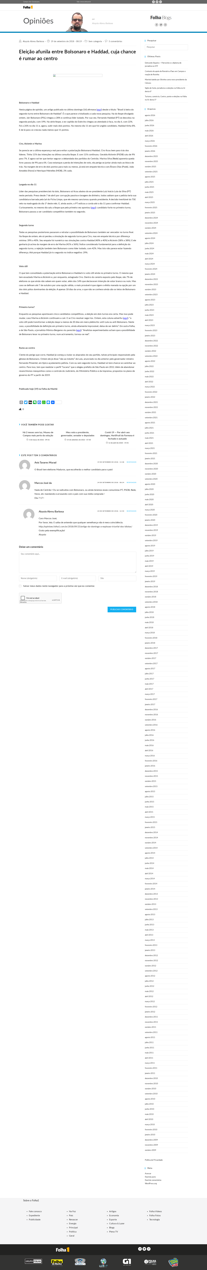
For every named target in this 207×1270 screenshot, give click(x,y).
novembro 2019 (151, 530)
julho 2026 (149, 120)
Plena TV (113, 1232)
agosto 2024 (150, 238)
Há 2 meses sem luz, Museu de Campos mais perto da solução (38, 434)
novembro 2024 (151, 223)
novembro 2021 (151, 407)
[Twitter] (157, 1)
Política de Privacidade (154, 1160)
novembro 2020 (151, 469)
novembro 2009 (151, 1145)
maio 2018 (149, 622)
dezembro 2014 (151, 832)
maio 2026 (149, 131)
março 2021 (150, 448)
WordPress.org (151, 1184)
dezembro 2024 (151, 218)
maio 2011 (149, 1053)
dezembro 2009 (151, 1140)
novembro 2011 (151, 1022)
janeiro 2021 (150, 459)
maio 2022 (149, 377)
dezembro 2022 (151, 341)
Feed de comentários (153, 1180)
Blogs (111, 1228)
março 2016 (150, 756)
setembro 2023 (151, 295)
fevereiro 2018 (151, 638)
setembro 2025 (151, 172)
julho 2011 (149, 1043)
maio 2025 (149, 192)
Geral (71, 1236)
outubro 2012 (150, 966)
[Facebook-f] (153, 1)
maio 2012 (149, 991)
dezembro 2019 (151, 525)
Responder (131, 462)
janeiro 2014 (150, 889)
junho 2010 (149, 1109)
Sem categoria (95, 42)
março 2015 (150, 817)
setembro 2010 (151, 1094)
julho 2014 (149, 858)
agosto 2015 (150, 792)
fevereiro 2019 (151, 576)
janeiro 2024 (150, 274)
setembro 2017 (151, 664)
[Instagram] (160, 1)
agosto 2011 (150, 1037)
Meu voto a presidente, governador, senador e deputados (77, 434)
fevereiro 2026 (151, 146)
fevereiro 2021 (151, 453)
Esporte (113, 1219)
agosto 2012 (150, 976)
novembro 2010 (151, 1084)
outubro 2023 (150, 290)
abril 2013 (149, 935)
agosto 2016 (150, 730)
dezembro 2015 (151, 771)
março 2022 (150, 387)
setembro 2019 (151, 541)
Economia (114, 1215)
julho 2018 (149, 612)
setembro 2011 (151, 1032)
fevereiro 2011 (151, 1068)
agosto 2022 (150, 361)
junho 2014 (149, 863)
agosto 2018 (150, 607)
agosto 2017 (150, 669)
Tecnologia (154, 1219)
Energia (72, 1223)
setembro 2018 (151, 602)
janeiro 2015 (150, 827)
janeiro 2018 (150, 643)
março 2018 (150, 633)
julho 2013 (149, 920)
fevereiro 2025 (151, 208)
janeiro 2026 (150, 151)
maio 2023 (149, 315)
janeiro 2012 (150, 1012)
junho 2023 (149, 310)
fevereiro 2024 (151, 269)
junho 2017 (149, 679)
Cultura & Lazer (116, 1223)
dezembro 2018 (151, 587)
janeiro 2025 (150, 213)
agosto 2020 (150, 484)
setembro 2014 (151, 848)
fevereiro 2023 (151, 331)
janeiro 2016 (150, 766)
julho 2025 (149, 182)
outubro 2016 (150, 720)
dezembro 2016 (151, 710)
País (71, 1215)
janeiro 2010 (150, 1135)
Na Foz (72, 1211)
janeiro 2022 (150, 397)
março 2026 (150, 141)
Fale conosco (81, 2)
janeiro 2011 (150, 1073)
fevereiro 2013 (151, 945)
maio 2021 (149, 438)
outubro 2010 (150, 1089)
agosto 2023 (150, 300)
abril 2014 (149, 874)
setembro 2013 (151, 909)
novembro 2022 (151, 346)
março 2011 (150, 1063)
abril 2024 (149, 259)
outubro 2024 (150, 228)
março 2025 (150, 202)
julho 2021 (149, 428)
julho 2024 (149, 243)
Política (72, 1232)
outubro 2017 (150, 658)
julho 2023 (149, 305)
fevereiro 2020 (151, 515)
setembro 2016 (151, 725)
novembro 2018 (151, 592)
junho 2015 (149, 802)
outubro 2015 (150, 781)
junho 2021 (149, 433)
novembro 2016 (151, 715)
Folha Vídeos (155, 1211)
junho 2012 (149, 986)
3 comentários (115, 42)
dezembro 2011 (151, 1017)
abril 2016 (149, 751)
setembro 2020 (151, 479)
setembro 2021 (151, 418)
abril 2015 (149, 812)
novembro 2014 (151, 838)
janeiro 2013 (150, 950)
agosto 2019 (150, 546)
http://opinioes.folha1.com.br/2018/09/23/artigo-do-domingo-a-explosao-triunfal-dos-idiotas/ (85, 526)
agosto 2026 (150, 115)
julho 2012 (149, 981)
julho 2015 (149, 797)
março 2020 (150, 510)
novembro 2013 (151, 899)
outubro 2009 (150, 1150)
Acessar (148, 1174)
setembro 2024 (151, 233)
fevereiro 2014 (151, 884)
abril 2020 (149, 505)
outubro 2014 (150, 843)
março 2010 (150, 1125)
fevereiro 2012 (151, 1007)
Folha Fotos (155, 1215)
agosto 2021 (150, 423)
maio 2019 (149, 561)
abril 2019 (149, 566)
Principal (73, 1228)
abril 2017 (149, 689)
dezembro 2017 (151, 648)
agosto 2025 (150, 177)
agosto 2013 (150, 915)
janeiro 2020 (150, 520)
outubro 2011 (150, 1027)
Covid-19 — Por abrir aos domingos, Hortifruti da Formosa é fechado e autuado (117, 435)
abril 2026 (149, 136)
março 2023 (150, 325)
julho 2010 (149, 1104)
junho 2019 (149, 556)
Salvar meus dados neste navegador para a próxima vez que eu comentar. (59, 586)
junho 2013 (149, 925)
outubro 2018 (150, 597)
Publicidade (34, 1219)
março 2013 (150, 940)
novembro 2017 (151, 653)
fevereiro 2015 (151, 822)
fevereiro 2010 (151, 1130)
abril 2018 (149, 628)
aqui (99, 110)
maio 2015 (149, 807)
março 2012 (150, 1002)
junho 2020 (149, 494)
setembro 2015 (151, 786)
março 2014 (150, 879)
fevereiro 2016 (151, 761)
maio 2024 (149, 254)
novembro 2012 (151, 961)
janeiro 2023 (150, 336)
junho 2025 (149, 187)
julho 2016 (149, 735)
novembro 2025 (151, 161)
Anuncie (88, 2)
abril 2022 (149, 382)
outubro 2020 (150, 474)
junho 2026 (149, 126)
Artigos (112, 1211)
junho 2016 (149, 740)
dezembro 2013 (151, 894)
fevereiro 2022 (151, 392)
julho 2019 (149, 551)
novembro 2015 (151, 776)
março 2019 (150, 571)
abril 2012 (149, 996)
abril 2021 (149, 443)
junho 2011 (149, 1048)
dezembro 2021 (151, 402)
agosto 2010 (150, 1099)
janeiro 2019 (150, 581)
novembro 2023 (151, 284)
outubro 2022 (150, 351)
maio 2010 (149, 1114)
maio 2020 (149, 500)
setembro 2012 (151, 971)
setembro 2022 (151, 356)
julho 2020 (149, 489)
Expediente (34, 1215)
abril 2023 (149, 320)
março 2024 (150, 264)
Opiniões (38, 21)
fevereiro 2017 (151, 699)
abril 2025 (149, 197)
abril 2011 (149, 1058)
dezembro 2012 (151, 956)
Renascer (73, 1219)
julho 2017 (149, 674)
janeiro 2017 (150, 705)
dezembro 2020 (151, 464)
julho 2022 (149, 366)
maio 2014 (149, 868)
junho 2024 (149, 249)
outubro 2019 (150, 535)
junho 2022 (149, 371)
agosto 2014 (150, 853)
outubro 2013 (150, 904)
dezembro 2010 (151, 1078)
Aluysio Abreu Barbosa (33, 42)
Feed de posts (150, 1177)
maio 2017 (149, 684)
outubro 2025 (150, 167)
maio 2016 (149, 745)
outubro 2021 (150, 412)
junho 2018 (149, 617)
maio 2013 (149, 930)
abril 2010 (149, 1119)
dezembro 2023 (151, 279)
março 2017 (150, 694)
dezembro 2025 (151, 156)
